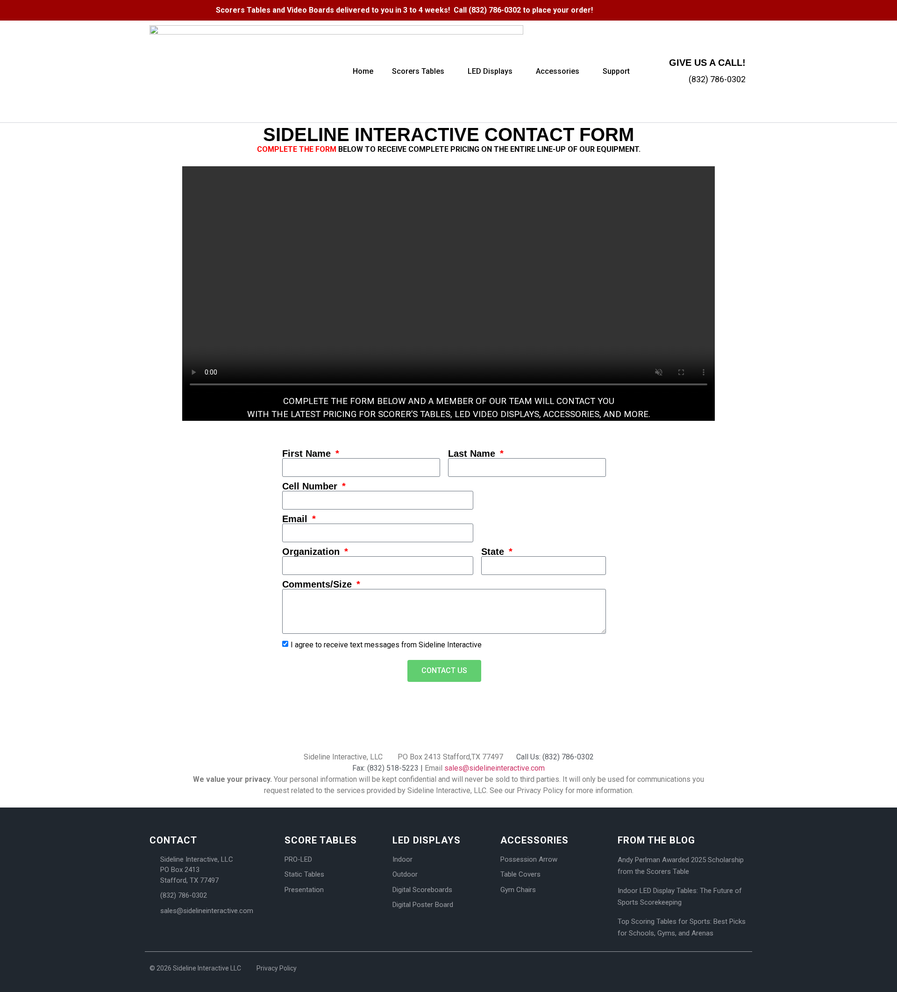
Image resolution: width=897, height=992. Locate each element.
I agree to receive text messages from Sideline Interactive (386, 644)
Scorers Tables (418, 71)
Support (616, 71)
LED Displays (490, 71)
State (494, 551)
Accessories (557, 71)
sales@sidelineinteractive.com (494, 768)
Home (363, 71)
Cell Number (311, 486)
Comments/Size (318, 584)
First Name (308, 453)
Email (296, 519)
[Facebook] (710, 9)
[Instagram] (743, 9)
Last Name (473, 453)
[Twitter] (726, 9)
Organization (312, 551)
